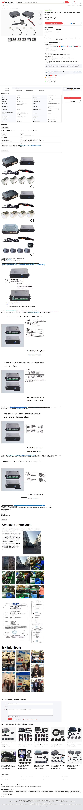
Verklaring (24, 800)
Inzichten (62, 800)
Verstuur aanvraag (53, 23)
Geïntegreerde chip (45, 776)
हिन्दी (55, 801)
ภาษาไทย (58, 801)
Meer (2, 796)
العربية (46, 801)
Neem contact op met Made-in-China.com (48, 800)
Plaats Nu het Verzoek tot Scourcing (30, 719)
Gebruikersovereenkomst (31, 800)
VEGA (63, 779)
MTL (42, 781)
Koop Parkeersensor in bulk (7, 794)
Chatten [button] (73, 23)
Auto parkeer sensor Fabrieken (34, 791)
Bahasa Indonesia (71, 801)
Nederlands (42, 801)
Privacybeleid (38, 800)
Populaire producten (65, 781)
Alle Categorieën (5, 5)
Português (21, 801)
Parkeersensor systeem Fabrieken (21, 791)
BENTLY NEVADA (24, 779)
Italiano (35, 801)
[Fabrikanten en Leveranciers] (7, 2)
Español (17, 801)
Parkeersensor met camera (75, 791)
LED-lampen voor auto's (66, 776)
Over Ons (20, 800)
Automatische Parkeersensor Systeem (61, 791)
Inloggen (80, 2)
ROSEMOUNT (44, 779)
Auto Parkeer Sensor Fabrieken (7, 791)
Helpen (68, 5)
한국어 (49, 801)
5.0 (68, 89)
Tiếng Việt (66, 801)
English (14, 801)
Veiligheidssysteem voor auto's (26, 776)
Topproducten (57, 800)
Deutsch (38, 801)
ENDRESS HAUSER (4, 779)
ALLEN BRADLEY (4, 781)
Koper (62, 5)
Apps (73, 5)
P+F (22, 781)
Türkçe (62, 801)
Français (25, 801)
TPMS (2, 776)
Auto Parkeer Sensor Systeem (47, 791)
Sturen (10, 719)
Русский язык (30, 801)
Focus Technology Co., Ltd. (40, 803)
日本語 (53, 801)
